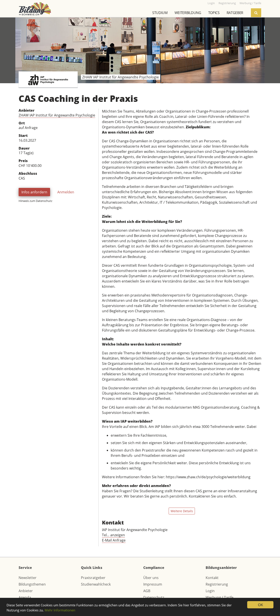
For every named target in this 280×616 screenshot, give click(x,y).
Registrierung (217, 584)
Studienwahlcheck (96, 584)
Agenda (25, 597)
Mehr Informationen (60, 610)
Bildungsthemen (32, 584)
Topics (214, 12)
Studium (160, 12)
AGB (146, 590)
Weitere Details (182, 511)
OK (260, 604)
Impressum (152, 584)
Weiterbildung (188, 12)
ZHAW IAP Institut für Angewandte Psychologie (57, 115)
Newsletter (28, 577)
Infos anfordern (34, 192)
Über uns (151, 577)
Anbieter (26, 590)
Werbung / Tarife (219, 597)
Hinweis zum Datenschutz (35, 201)
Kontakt (212, 577)
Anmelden (65, 192)
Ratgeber (235, 12)
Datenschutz (153, 597)
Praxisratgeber (93, 577)
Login (210, 590)
